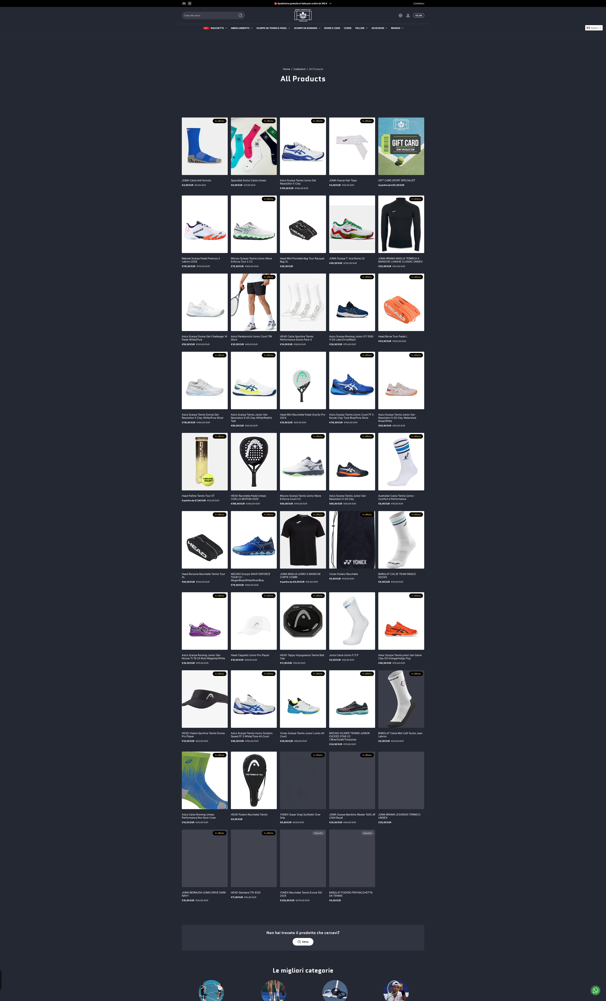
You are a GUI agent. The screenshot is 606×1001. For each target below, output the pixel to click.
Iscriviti (326, 518)
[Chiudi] (356, 484)
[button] (594, 27)
